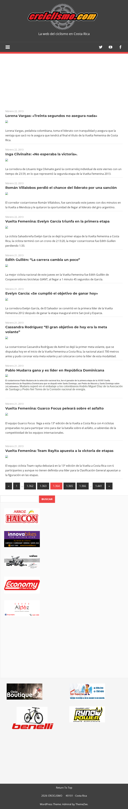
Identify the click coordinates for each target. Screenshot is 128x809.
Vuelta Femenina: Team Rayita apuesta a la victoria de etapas (59, 451)
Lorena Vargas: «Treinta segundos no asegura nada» (51, 116)
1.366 (82, 486)
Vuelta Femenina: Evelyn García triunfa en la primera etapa (57, 221)
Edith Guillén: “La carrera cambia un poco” (42, 260)
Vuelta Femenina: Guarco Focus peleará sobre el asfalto (54, 408)
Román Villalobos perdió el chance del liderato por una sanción (61, 188)
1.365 (69, 486)
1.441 (98, 486)
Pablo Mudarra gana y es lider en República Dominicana (54, 370)
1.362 (30, 486)
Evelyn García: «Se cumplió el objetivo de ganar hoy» (51, 293)
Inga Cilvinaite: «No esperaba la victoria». (41, 154)
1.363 (43, 486)
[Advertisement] (64, 651)
